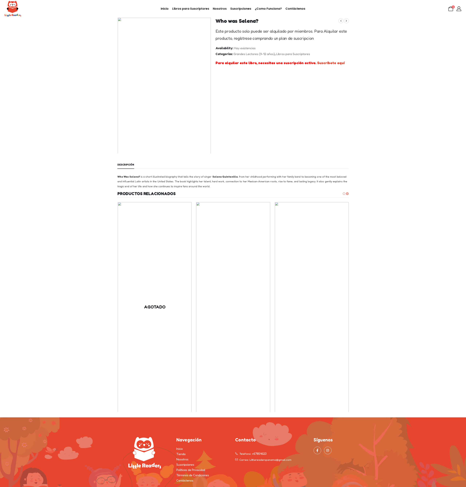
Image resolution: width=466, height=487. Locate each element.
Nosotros (220, 9)
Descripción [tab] (125, 164)
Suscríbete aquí (331, 63)
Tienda (180, 454)
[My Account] (459, 8)
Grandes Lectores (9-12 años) (254, 54)
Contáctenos (295, 9)
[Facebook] (317, 450)
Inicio (165, 9)
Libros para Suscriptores (190, 9)
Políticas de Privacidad (190, 470)
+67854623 (259, 453)
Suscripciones (240, 9)
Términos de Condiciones (192, 475)
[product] (233, 307)
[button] (118, 85)
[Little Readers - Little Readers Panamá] (13, 9)
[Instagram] (327, 450)
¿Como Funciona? (268, 9)
